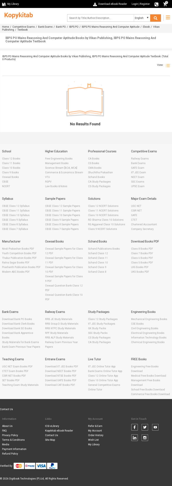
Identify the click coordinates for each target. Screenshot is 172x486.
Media (5, 444)
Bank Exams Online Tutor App (105, 371)
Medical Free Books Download (148, 375)
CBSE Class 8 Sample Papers (62, 224)
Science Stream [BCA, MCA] (61, 167)
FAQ (4, 430)
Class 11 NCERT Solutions (103, 210)
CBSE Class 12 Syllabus (16, 206)
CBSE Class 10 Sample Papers (62, 215)
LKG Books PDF (140, 267)
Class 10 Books (11, 167)
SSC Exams (137, 181)
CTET (134, 219)
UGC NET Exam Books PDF (17, 366)
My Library (94, 444)
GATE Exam (137, 167)
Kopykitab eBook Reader (59, 430)
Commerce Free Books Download (150, 394)
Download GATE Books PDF (60, 380)
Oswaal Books (10, 177)
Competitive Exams (23, 26)
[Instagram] (144, 438)
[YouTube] (155, 428)
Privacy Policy (10, 435)
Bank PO (61, 26)
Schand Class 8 (97, 271)
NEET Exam (137, 177)
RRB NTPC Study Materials (60, 328)
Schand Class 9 (97, 267)
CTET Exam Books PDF (15, 371)
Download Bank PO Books (17, 319)
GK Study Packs (97, 328)
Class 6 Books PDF (142, 258)
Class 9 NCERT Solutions (102, 229)
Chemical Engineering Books (148, 342)
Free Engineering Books (59, 158)
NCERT (6, 186)
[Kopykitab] (17, 14)
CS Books (93, 163)
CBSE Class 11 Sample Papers (62, 210)
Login (135, 4)
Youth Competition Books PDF (19, 253)
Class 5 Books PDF (142, 262)
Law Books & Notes (56, 186)
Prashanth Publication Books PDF (21, 267)
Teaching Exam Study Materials (20, 385)
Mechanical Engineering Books (149, 319)
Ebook (146, 26)
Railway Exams (140, 158)
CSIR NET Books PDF (14, 375)
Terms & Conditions (13, 439)
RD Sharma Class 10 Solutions (106, 219)
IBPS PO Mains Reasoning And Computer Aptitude (110, 26)
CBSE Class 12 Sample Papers (62, 206)
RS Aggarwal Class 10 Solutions (106, 224)
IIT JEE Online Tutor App (101, 366)
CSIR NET (136, 210)
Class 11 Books (11, 163)
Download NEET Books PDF (60, 371)
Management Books (57, 163)
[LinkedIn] (134, 438)
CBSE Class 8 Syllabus (15, 224)
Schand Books (96, 177)
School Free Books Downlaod (148, 389)
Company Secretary (142, 229)
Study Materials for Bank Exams (20, 342)
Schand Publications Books (104, 248)
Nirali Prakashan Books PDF (18, 248)
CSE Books (137, 323)
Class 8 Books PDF (142, 248)
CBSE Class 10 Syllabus (16, 215)
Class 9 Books (10, 172)
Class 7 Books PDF (142, 253)
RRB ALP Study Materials (59, 337)
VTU (47, 177)
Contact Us (6, 409)
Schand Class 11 (98, 258)
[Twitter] (144, 428)
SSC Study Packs (98, 333)
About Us (7, 426)
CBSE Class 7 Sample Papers (62, 229)
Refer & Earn (95, 426)
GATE (134, 215)
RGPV (48, 181)
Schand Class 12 (98, 253)
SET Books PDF (11, 380)
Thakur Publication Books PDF (19, 258)
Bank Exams (45, 26)
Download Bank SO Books (17, 328)
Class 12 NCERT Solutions (103, 206)
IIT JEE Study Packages (101, 323)
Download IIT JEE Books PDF (61, 366)
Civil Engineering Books (144, 328)
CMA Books (95, 167)
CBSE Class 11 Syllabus (16, 210)
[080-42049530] (156, 4)
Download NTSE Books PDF (60, 375)
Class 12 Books (11, 158)
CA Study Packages (99, 181)
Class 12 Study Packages (103, 319)
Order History (95, 435)
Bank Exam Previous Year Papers (21, 346)
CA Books (93, 158)
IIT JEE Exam (138, 172)
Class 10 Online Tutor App (103, 380)
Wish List (93, 439)
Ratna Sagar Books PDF (15, 262)
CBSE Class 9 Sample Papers (62, 219)
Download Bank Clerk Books (18, 323)
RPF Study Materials (56, 333)
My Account (95, 430)
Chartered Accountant (144, 224)
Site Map (50, 439)
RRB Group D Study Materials (61, 323)
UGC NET (136, 206)
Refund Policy (10, 453)
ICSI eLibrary (52, 426)
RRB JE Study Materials (58, 319)
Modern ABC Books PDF (16, 271)
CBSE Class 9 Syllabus (15, 219)
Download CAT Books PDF (60, 385)
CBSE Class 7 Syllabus (15, 229)
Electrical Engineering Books (147, 333)
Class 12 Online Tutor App (103, 375)
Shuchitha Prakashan (100, 172)
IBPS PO (73, 26)
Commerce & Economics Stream (64, 172)
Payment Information (14, 449)
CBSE (5, 181)
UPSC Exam (138, 186)
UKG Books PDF (140, 271)
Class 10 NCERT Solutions (103, 215)
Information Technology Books (149, 337)
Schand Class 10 (98, 262)
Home (5, 26)
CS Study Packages (99, 186)
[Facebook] (134, 428)
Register (145, 4)
